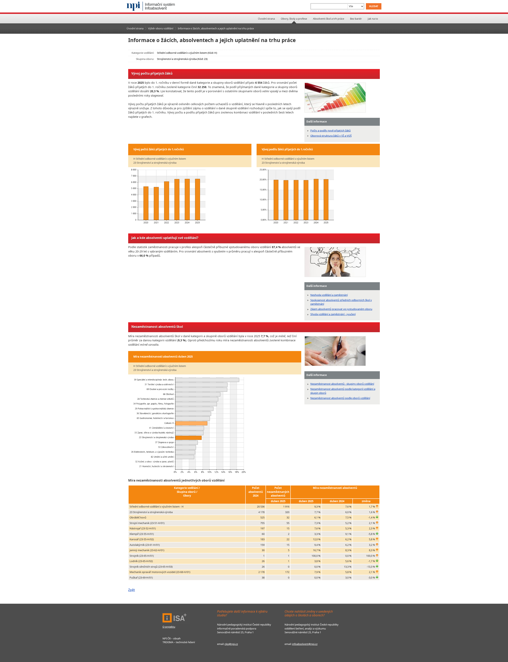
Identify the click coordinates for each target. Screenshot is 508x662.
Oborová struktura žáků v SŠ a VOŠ (331, 135)
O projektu (169, 626)
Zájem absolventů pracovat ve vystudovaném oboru (341, 309)
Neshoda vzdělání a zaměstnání (329, 295)
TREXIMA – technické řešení (179, 642)
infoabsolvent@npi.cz (305, 644)
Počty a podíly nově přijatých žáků (330, 130)
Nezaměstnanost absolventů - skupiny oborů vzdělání (342, 384)
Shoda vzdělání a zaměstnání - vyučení (333, 314)
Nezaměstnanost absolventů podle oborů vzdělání (340, 398)
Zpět (131, 590)
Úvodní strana (266, 18)
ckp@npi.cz (231, 644)
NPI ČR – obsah (172, 638)
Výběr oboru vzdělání (160, 28)
